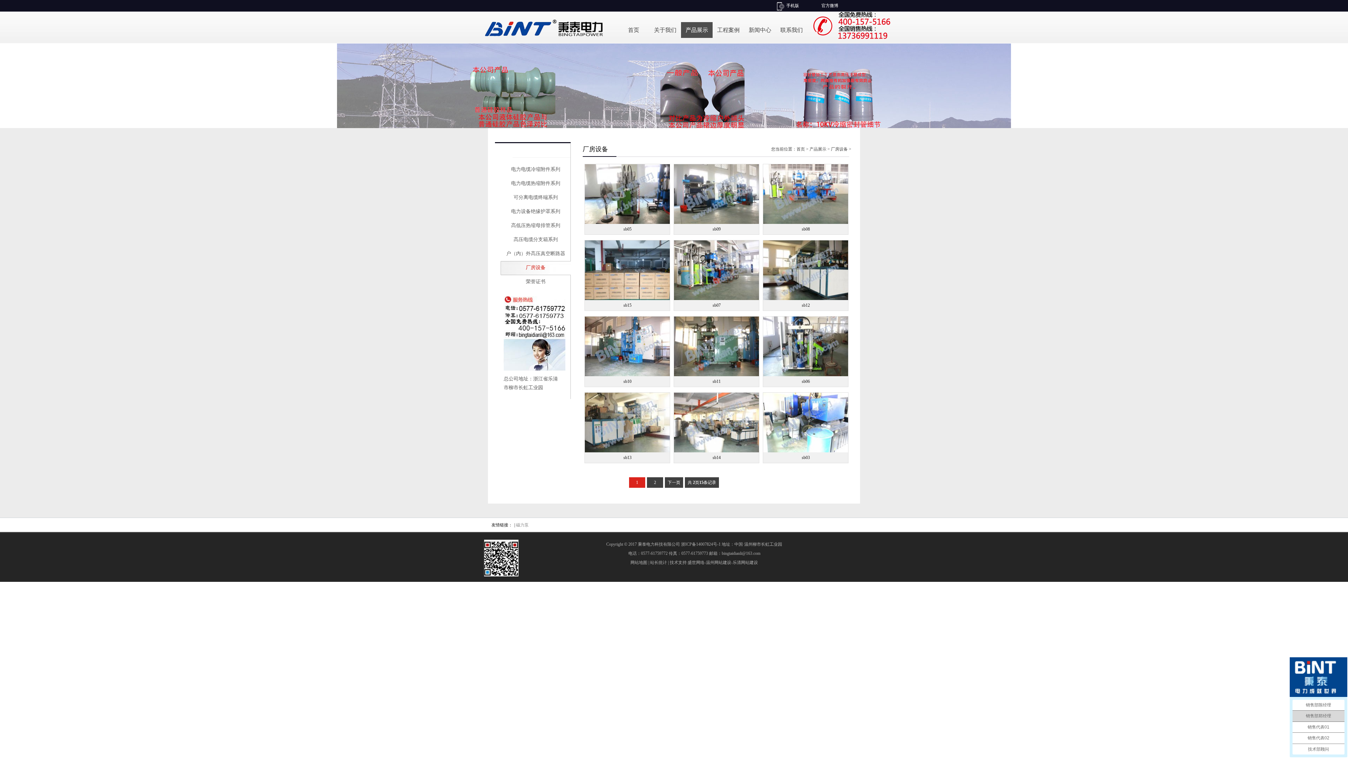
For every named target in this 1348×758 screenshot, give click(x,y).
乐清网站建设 (745, 562)
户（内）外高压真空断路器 (535, 253)
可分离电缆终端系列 (536, 197)
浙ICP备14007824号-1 (701, 544)
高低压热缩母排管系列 (535, 225)
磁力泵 (522, 525)
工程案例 (728, 30)
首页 (633, 30)
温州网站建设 (718, 562)
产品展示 (697, 30)
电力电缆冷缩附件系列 (535, 169)
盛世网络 (696, 562)
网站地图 (638, 562)
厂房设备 (536, 267)
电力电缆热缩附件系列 (535, 183)
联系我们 (791, 30)
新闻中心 (760, 30)
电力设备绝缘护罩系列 (535, 211)
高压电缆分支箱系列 (536, 239)
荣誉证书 (536, 281)
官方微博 (829, 5)
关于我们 (665, 30)
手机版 (792, 5)
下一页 (674, 482)
